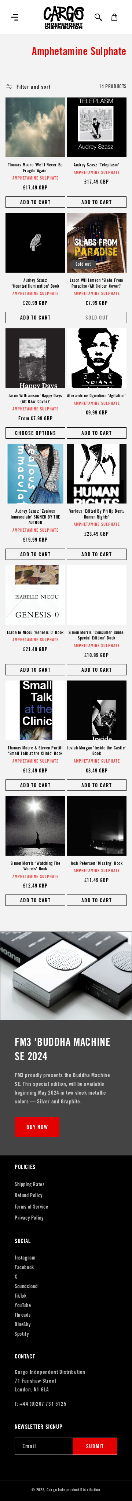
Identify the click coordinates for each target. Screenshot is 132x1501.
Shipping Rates (29, 1184)
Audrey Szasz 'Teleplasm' (96, 164)
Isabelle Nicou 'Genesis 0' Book (35, 632)
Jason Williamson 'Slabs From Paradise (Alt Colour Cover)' (96, 283)
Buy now (37, 1127)
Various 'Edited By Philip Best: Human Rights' (96, 514)
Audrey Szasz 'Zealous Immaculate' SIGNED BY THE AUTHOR (35, 516)
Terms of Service (31, 1206)
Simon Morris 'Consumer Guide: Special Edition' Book (97, 635)
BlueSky (22, 1324)
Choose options (35, 432)
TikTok (21, 1295)
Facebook (24, 1267)
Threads (22, 1315)
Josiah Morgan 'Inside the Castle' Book (96, 750)
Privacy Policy (29, 1217)
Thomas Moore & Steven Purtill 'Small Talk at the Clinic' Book (35, 750)
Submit (95, 1446)
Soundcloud (26, 1286)
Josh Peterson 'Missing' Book (97, 863)
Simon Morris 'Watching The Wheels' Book (35, 866)
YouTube (23, 1305)
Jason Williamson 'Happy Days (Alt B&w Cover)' (35, 398)
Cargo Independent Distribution (73, 1489)
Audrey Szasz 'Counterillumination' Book (35, 283)
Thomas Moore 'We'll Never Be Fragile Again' (35, 167)
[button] (15, 17)
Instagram (25, 1257)
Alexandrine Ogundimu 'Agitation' (96, 395)
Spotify (22, 1334)
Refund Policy (29, 1195)
